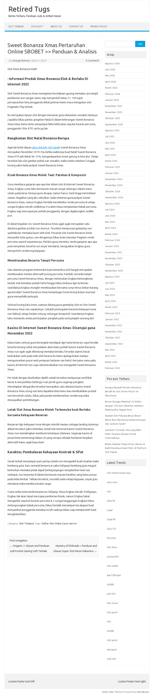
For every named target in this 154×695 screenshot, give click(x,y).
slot (109, 491)
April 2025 (110, 155)
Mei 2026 (110, 75)
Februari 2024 (112, 240)
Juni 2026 (110, 69)
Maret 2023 (111, 307)
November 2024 (113, 185)
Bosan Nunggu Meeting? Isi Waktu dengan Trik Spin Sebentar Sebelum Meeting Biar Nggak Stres (124, 405)
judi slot (111, 593)
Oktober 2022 (112, 337)
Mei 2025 (110, 148)
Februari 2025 (112, 167)
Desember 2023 (113, 252)
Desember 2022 (113, 325)
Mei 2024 (110, 222)
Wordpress (143, 691)
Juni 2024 (110, 215)
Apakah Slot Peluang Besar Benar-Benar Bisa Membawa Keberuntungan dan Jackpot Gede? (125, 419)
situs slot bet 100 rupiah (46, 147)
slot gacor (112, 612)
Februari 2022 (112, 368)
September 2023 (114, 270)
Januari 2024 (112, 246)
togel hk (111, 519)
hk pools (111, 538)
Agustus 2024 (112, 203)
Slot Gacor (112, 603)
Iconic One (107, 691)
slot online (112, 565)
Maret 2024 (111, 234)
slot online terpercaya (119, 472)
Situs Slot (37, 26)
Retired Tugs (29, 9)
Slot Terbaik (16, 26)
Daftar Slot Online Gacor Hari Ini (59, 523)
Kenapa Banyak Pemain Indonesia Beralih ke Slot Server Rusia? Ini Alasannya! (123, 391)
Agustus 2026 (112, 63)
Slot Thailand (26, 523)
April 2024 (110, 228)
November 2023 (113, 258)
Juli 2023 (109, 282)
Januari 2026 (112, 100)
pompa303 (113, 556)
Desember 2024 (113, 179)
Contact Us (76, 26)
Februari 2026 (112, 94)
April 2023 (110, 301)
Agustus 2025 (112, 130)
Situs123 (111, 528)
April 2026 (110, 81)
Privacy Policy (98, 26)
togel (109, 510)
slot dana (112, 547)
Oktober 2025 (112, 118)
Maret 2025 (111, 161)
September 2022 (114, 343)
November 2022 (113, 331)
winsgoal (111, 649)
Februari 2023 (112, 313)
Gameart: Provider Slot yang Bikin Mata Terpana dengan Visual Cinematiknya (123, 434)
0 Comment (92, 60)
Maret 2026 (111, 87)
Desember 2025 (113, 106)
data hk (111, 500)
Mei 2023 (110, 295)
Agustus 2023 (112, 276)
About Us (56, 26)
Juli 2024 (109, 209)
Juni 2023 (110, 288)
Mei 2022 (110, 349)
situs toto (112, 482)
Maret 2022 (111, 362)
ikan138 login (114, 575)
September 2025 (114, 124)
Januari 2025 (112, 173)
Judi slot (111, 658)
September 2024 (114, 197)
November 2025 (113, 112)
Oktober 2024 (112, 191)
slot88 (110, 584)
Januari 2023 (112, 319)
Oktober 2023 (112, 264)
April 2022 (110, 355)
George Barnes (21, 60)
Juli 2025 (109, 136)
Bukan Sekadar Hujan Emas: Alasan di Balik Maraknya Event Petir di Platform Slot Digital (125, 448)
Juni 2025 (110, 142)
